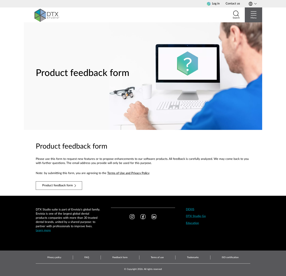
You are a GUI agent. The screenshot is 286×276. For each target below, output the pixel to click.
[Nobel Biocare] (47, 15)
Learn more (43, 230)
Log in (216, 3)
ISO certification (230, 257)
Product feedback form (57, 185)
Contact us (233, 3)
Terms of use (157, 257)
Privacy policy (54, 257)
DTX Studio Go (196, 216)
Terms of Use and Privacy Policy (128, 173)
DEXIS (190, 209)
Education (192, 223)
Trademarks (193, 257)
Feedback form (120, 257)
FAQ (86, 257)
